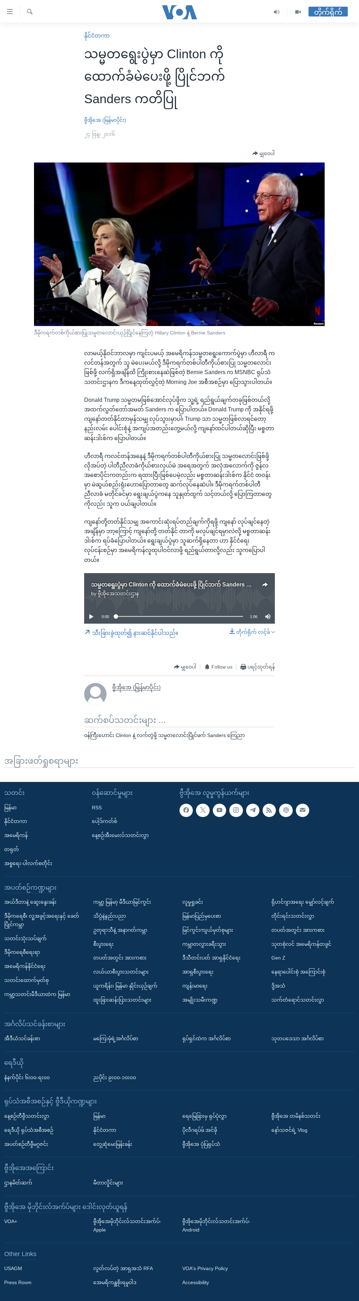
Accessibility (195, 1282)
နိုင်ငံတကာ (97, 36)
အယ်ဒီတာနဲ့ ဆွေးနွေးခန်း (30, 902)
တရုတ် (11, 849)
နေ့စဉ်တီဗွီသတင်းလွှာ (26, 1116)
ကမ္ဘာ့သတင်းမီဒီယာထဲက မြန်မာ (37, 994)
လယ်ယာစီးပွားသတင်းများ (121, 972)
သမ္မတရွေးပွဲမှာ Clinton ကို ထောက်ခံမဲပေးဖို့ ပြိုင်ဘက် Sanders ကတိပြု (178, 585)
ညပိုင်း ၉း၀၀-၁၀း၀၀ (114, 1077)
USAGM (13, 1268)
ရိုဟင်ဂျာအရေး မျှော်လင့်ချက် (302, 902)
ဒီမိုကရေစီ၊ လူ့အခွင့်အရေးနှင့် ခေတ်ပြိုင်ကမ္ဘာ (41, 920)
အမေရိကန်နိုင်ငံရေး (25, 966)
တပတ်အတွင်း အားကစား (120, 958)
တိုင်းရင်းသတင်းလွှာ (292, 916)
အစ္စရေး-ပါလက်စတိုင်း (28, 863)
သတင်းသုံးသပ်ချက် (25, 938)
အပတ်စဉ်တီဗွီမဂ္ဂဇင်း (26, 1144)
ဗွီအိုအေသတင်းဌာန (118, 593)
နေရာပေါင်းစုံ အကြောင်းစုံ (298, 972)
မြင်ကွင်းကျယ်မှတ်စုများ (207, 929)
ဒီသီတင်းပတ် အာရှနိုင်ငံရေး (211, 958)
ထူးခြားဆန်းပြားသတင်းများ (122, 999)
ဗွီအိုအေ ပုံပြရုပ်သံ (201, 1144)
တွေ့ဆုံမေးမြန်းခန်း (112, 1144)
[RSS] (269, 810)
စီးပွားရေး (103, 944)
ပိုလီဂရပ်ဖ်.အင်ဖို (199, 1130)
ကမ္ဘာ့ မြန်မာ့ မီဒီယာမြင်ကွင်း (122, 902)
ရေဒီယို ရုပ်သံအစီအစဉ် (28, 1130)
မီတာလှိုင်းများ (108, 1182)
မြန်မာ (10, 807)
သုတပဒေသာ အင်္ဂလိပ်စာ (297, 1038)
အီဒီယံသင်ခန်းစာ (22, 1038)
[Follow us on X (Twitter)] (202, 810)
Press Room (18, 1282)
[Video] (298, 12)
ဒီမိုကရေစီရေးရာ (22, 952)
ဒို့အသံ (278, 986)
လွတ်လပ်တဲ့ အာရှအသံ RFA (123, 1268)
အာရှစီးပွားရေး (198, 972)
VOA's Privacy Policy (205, 1268)
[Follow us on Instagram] (236, 810)
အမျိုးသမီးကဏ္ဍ (200, 999)
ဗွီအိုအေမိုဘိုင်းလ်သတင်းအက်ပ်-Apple (127, 1226)
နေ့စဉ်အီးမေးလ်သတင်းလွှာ (120, 835)
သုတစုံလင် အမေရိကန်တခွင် (301, 944)
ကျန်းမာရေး (195, 986)
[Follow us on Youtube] (219, 810)
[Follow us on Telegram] (252, 810)
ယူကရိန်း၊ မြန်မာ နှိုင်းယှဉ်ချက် (125, 986)
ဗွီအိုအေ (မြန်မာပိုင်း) (105, 120)
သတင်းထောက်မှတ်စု (26, 980)
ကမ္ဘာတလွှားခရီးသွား (204, 944)
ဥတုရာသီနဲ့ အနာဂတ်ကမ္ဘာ (120, 929)
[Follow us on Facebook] (186, 810)
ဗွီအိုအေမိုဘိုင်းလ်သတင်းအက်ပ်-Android (216, 1226)
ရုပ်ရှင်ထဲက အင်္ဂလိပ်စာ (206, 1038)
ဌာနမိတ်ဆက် (18, 1182)
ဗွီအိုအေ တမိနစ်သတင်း (295, 1116)
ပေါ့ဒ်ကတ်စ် (104, 821)
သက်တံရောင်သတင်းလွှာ (297, 999)
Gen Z (278, 958)
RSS (97, 807)
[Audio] (276, 12)
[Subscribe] (302, 810)
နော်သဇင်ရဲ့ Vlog (289, 1130)
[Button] (263, 154)
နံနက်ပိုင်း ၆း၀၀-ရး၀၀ (27, 1077)
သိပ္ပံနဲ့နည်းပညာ (109, 916)
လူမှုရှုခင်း (192, 902)
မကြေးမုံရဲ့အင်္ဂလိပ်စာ (115, 1038)
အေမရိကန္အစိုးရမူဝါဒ (114, 1282)
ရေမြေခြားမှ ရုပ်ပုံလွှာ (204, 1116)
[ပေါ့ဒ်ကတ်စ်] (285, 810)
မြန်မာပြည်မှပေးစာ (201, 916)
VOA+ (10, 1221)
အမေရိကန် (16, 835)
